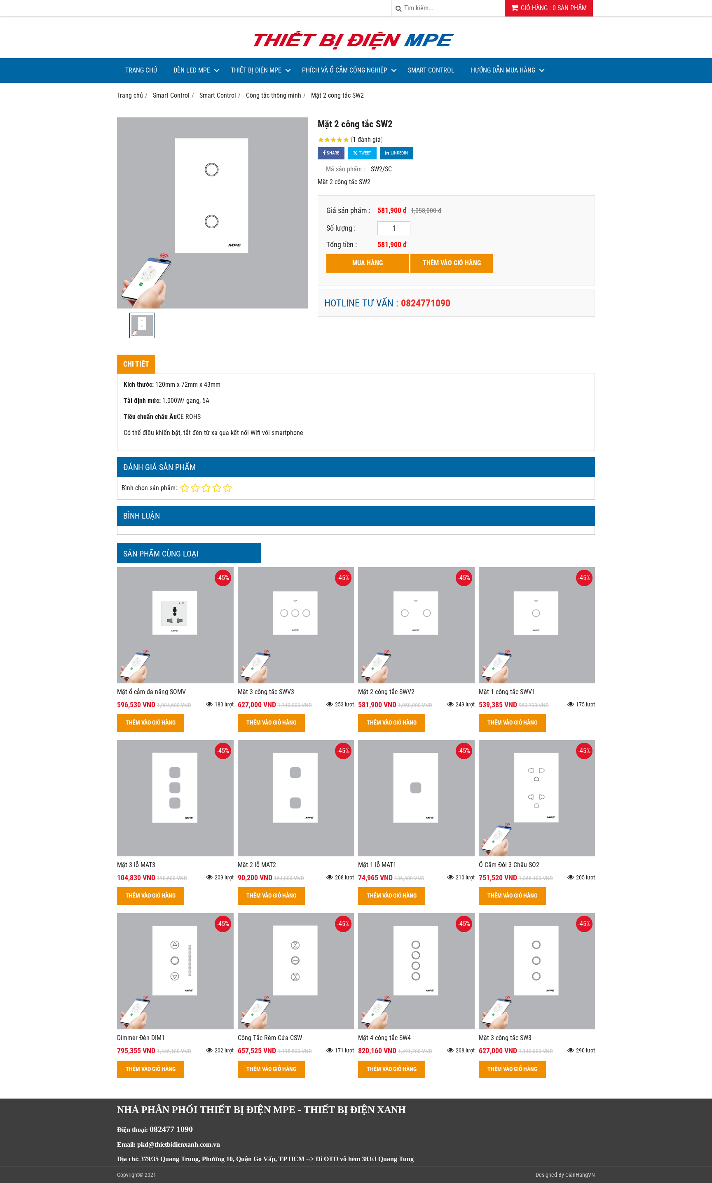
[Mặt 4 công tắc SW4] (416, 1027)
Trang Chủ (141, 70)
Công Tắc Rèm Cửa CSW (270, 1038)
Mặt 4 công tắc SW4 (384, 1038)
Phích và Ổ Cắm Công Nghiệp (344, 70)
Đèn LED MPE (191, 70)
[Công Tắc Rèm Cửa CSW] (296, 1027)
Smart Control (431, 70)
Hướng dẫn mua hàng (503, 70)
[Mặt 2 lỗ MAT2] (296, 854)
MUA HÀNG (367, 263)
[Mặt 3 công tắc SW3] (537, 1027)
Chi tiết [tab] (136, 364)
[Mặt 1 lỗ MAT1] (416, 854)
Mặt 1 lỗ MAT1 (377, 865)
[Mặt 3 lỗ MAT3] (175, 854)
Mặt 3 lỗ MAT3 (136, 865)
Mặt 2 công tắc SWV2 (386, 692)
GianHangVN (580, 1174)
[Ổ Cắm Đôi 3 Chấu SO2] (537, 854)
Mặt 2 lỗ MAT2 (257, 865)
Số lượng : (341, 228)
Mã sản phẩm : (345, 169)
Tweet (364, 153)
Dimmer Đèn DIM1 (141, 1038)
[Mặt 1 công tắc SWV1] (537, 681)
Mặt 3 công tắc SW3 (505, 1038)
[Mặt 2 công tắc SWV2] (416, 681)
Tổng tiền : (341, 244)
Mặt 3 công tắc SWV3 (266, 692)
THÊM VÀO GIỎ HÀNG (452, 263)
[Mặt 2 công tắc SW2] (212, 213)
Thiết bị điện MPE (256, 70)
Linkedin (398, 153)
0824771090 (425, 303)
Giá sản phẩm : (348, 210)
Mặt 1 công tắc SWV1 (507, 692)
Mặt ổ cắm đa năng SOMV (151, 692)
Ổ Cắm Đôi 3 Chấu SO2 (509, 865)
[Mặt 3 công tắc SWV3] (296, 681)
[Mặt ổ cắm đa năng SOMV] (175, 681)
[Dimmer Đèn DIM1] (175, 1027)
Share (332, 153)
